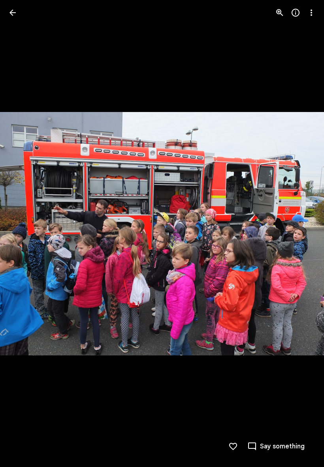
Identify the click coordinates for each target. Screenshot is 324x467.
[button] (22, 233)
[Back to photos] (12, 12)
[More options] (311, 13)
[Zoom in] (280, 13)
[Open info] (295, 13)
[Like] (233, 446)
